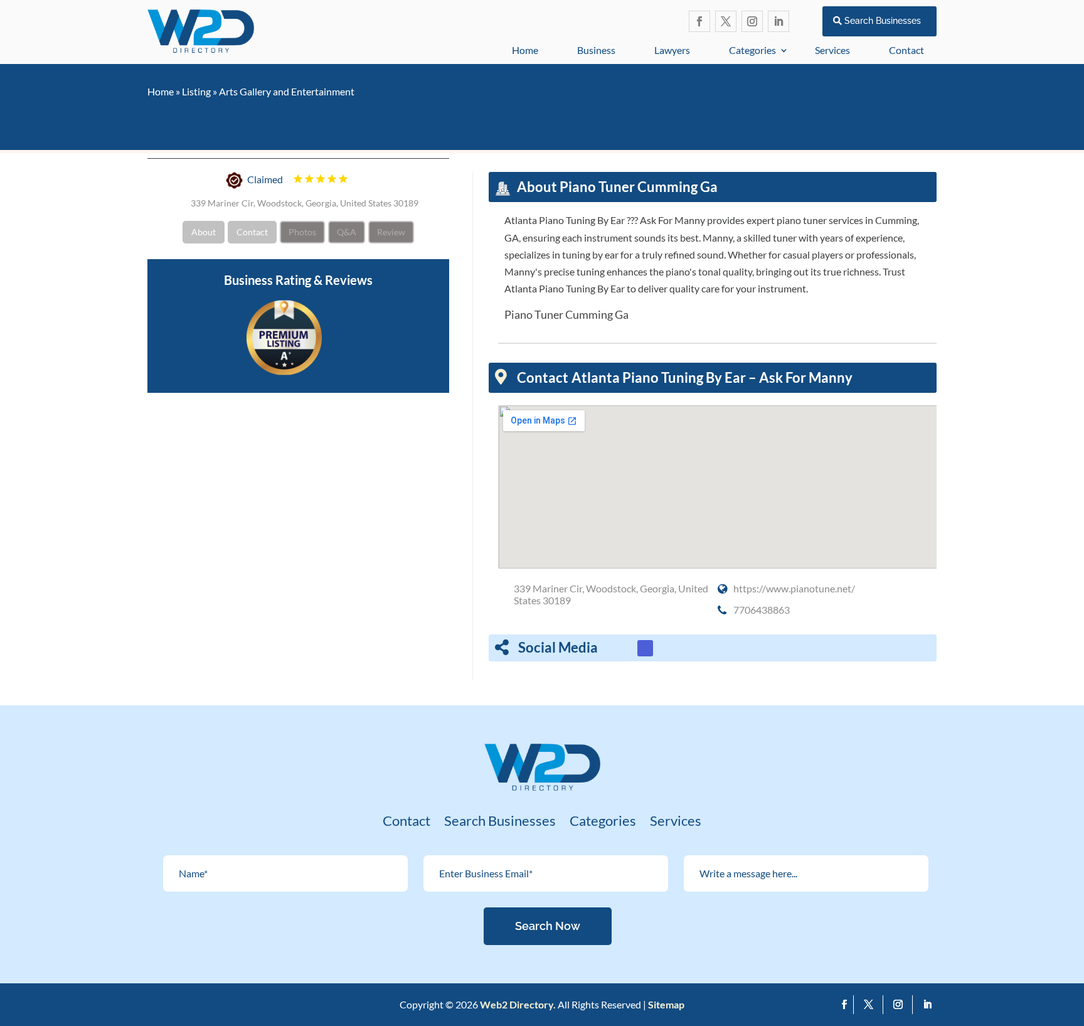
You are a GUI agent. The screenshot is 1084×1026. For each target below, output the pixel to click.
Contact (906, 50)
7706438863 (761, 610)
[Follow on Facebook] (699, 21)
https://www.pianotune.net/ (794, 588)
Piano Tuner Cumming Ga (566, 314)
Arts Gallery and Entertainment (286, 91)
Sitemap (666, 1004)
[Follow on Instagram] (752, 21)
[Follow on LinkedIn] (778, 21)
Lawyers (672, 50)
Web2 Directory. (518, 1004)
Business (596, 50)
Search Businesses (882, 21)
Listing (196, 91)
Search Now (547, 925)
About (203, 231)
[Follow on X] (725, 21)
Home (525, 50)
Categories (752, 50)
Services (832, 50)
